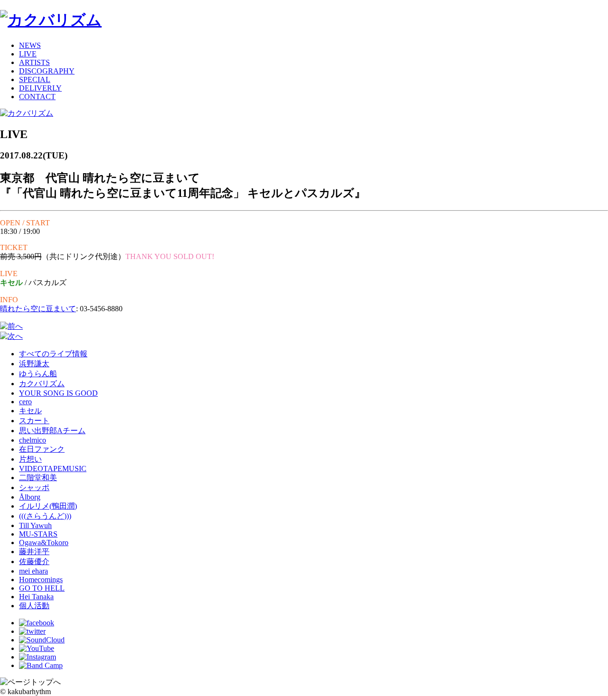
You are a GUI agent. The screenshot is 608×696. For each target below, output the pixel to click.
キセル (30, 411)
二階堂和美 (38, 477)
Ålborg (29, 497)
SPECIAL (34, 79)
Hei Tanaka (36, 597)
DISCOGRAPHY (47, 71)
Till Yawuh (35, 525)
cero (25, 402)
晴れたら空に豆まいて (38, 309)
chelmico (32, 440)
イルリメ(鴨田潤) (48, 506)
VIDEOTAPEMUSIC (52, 468)
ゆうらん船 (38, 374)
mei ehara (33, 571)
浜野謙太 (34, 364)
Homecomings (41, 579)
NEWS (30, 45)
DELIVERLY (40, 88)
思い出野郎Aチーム (52, 431)
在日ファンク (42, 449)
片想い (30, 459)
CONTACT (37, 97)
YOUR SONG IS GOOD (58, 393)
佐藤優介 (34, 561)
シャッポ (34, 487)
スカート (34, 421)
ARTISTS (34, 62)
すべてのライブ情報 (53, 354)
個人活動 (34, 606)
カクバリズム (42, 384)
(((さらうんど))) (45, 516)
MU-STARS (38, 534)
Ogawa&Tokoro (43, 542)
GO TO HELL (42, 588)
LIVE (28, 54)
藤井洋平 (34, 552)
